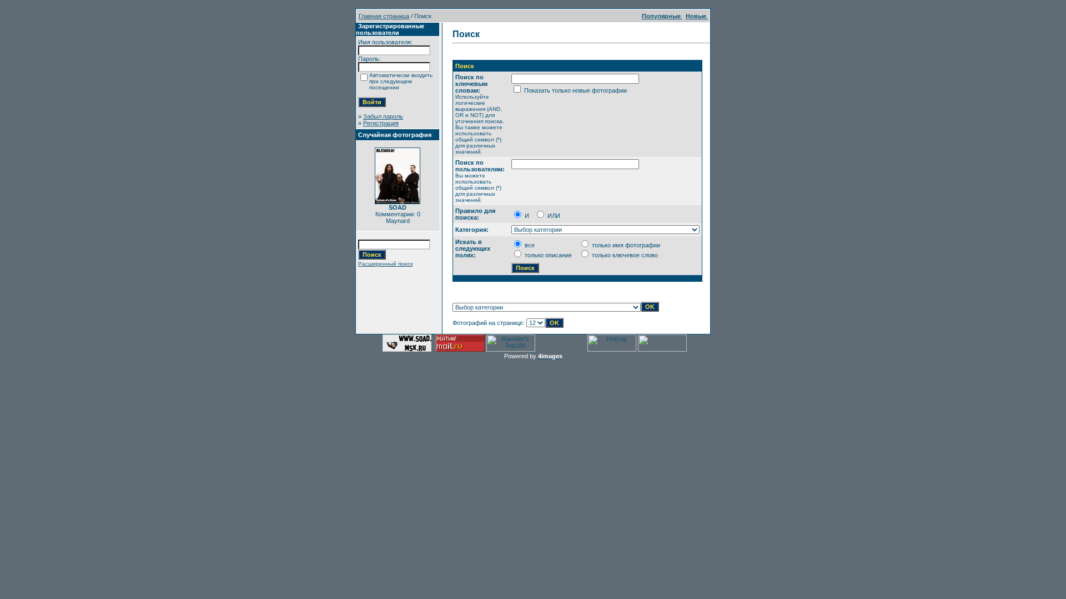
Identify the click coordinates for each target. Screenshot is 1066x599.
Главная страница (384, 16)
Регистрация (381, 123)
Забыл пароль (383, 116)
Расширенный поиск (385, 264)
